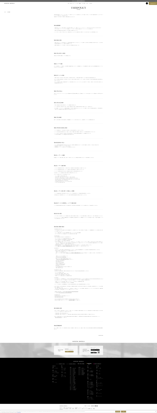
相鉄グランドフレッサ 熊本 (98, 377)
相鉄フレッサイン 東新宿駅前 (72, 382)
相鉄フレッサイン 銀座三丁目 (72, 373)
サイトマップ (79, 408)
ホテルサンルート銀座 (72, 375)
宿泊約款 (73, 408)
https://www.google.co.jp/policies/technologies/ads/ (72, 291)
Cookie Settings (118, 411)
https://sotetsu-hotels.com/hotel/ (65, 259)
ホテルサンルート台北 (98, 390)
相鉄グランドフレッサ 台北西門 (99, 389)
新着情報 (80, 3)
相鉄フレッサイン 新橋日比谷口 (73, 379)
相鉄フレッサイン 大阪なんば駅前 (90, 394)
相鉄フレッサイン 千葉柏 (63, 376)
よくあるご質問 (83, 3)
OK (123, 411)
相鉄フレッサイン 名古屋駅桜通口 (90, 374)
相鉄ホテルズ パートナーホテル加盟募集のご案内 (87, 408)
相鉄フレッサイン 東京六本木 (72, 381)
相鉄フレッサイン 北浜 (89, 390)
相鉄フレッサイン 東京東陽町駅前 (73, 389)
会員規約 (76, 408)
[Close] (156, 411)
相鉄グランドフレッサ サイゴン (99, 393)
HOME (68, 3)
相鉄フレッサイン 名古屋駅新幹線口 (90, 375)
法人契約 (70, 408)
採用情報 (94, 408)
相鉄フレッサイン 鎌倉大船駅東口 (82, 373)
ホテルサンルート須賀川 (54, 382)
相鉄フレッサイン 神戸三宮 (89, 397)
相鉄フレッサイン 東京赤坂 (72, 378)
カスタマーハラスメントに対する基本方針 (64, 408)
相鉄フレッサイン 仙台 (54, 379)
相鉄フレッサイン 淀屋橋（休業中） (90, 393)
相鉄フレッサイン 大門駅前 (72, 377)
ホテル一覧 (76, 3)
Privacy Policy (19, 412)
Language (91, 3)
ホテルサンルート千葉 (63, 375)
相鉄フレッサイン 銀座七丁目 (72, 374)
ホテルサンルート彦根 (89, 379)
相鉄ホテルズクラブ (72, 3)
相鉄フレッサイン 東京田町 (72, 380)
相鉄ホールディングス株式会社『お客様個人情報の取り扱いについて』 (74, 252)
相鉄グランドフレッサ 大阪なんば (90, 392)
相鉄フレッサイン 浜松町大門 (72, 376)
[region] (78, 411)
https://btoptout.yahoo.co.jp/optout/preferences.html (65, 292)
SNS (87, 3)
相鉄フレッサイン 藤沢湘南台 (81, 374)
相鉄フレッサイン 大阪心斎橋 (89, 391)
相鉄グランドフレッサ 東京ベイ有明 (73, 388)
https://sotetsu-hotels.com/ (58, 317)
